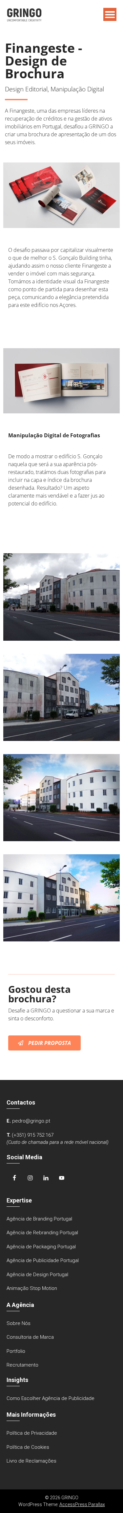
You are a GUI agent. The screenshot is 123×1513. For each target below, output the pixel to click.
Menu (109, 14)
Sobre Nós (19, 1323)
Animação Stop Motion (32, 1288)
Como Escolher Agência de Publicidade (50, 1398)
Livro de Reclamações (31, 1461)
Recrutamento (22, 1365)
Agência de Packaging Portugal (41, 1247)
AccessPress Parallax (82, 1504)
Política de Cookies (28, 1447)
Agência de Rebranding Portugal (42, 1233)
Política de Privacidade (32, 1433)
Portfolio (16, 1351)
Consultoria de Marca (30, 1337)
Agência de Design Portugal (37, 1274)
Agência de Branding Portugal (39, 1219)
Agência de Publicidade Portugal (43, 1260)
